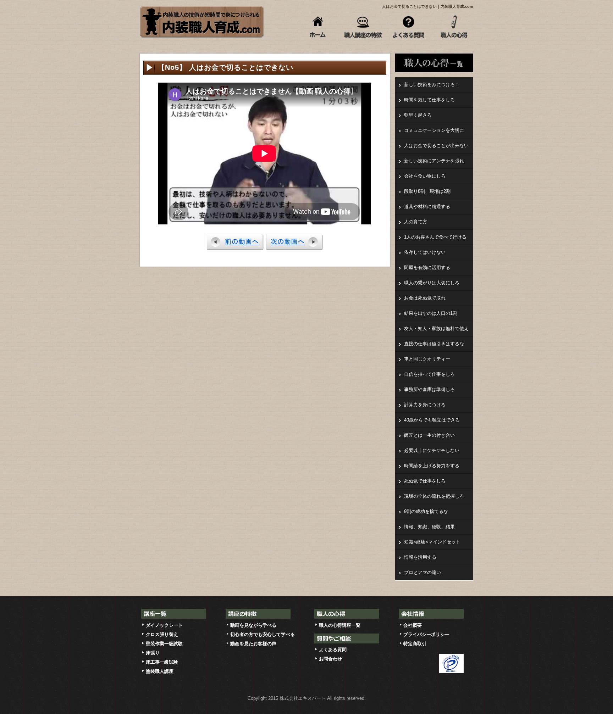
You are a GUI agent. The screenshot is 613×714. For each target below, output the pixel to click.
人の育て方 (415, 221)
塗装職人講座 (159, 671)
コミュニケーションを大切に (434, 130)
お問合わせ (330, 659)
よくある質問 (333, 649)
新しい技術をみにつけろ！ (431, 84)
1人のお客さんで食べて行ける (435, 237)
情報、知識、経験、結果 (429, 526)
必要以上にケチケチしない (431, 450)
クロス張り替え (162, 634)
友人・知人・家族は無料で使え (436, 328)
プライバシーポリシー (426, 634)
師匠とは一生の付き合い (429, 435)
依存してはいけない (425, 252)
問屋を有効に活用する (427, 267)
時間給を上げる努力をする (431, 465)
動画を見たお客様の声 (253, 643)
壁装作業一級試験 (164, 643)
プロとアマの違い (422, 572)
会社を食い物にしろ (425, 176)
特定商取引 (414, 643)
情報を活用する (420, 557)
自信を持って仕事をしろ (429, 374)
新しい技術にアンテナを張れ (434, 160)
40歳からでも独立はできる (432, 420)
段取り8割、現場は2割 (427, 191)
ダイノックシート (164, 625)
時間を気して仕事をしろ (429, 99)
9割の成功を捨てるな (426, 511)
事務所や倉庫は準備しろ (429, 389)
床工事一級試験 (162, 662)
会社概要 (412, 625)
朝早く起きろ (418, 115)
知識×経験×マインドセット (432, 542)
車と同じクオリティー (427, 359)
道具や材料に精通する (427, 206)
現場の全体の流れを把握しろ (434, 496)
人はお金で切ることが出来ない (436, 145)
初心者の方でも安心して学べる (262, 634)
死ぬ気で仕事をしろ (425, 481)
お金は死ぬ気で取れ (425, 298)
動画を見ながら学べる (253, 625)
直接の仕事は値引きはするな (434, 343)
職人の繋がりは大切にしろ (431, 282)
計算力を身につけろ (425, 404)
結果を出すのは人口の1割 (430, 313)
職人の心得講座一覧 (339, 625)
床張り (153, 653)
